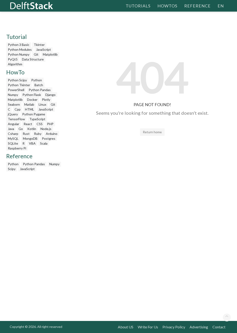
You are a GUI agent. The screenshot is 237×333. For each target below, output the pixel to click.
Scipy (12, 169)
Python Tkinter (19, 85)
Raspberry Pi (17, 148)
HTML (29, 109)
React (28, 124)
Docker (32, 99)
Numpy (13, 95)
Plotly (46, 99)
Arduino (51, 134)
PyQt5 (13, 59)
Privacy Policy (173, 327)
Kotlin (31, 129)
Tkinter (39, 45)
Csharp (13, 134)
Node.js (46, 129)
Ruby (37, 134)
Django (50, 95)
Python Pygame (33, 114)
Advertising (199, 327)
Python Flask (31, 95)
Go (21, 129)
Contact (218, 327)
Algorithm (15, 64)
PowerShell (16, 90)
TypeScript (37, 119)
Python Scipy (17, 80)
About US (125, 327)
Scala (43, 143)
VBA (32, 143)
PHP (50, 124)
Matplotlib (50, 54)
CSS (40, 124)
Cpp (18, 109)
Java (11, 129)
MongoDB (30, 138)
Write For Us (148, 327)
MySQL (13, 138)
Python (36, 80)
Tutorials (138, 5)
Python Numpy (18, 54)
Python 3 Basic (18, 45)
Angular (13, 124)
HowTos (167, 5)
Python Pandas (40, 90)
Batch (38, 85)
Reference (197, 5)
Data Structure (33, 59)
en (221, 5)
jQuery (13, 114)
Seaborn (14, 104)
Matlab (29, 104)
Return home (152, 132)
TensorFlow (16, 119)
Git (36, 54)
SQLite (13, 143)
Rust (26, 134)
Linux (42, 104)
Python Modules (20, 49)
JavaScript (43, 49)
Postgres (48, 138)
